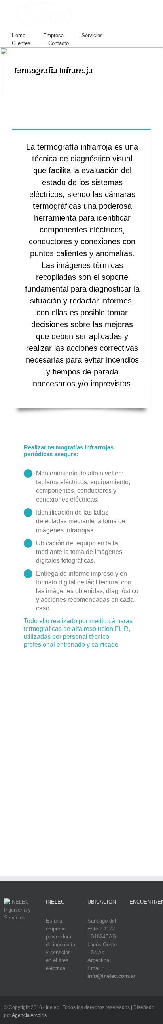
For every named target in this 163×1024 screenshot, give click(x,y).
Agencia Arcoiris (29, 1015)
